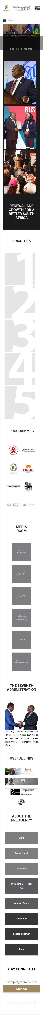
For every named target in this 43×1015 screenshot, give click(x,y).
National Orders (21, 903)
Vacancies (21, 868)
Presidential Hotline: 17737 (21, 886)
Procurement (21, 853)
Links (21, 838)
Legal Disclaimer (21, 934)
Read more (20, 557)
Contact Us (21, 918)
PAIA (21, 949)
